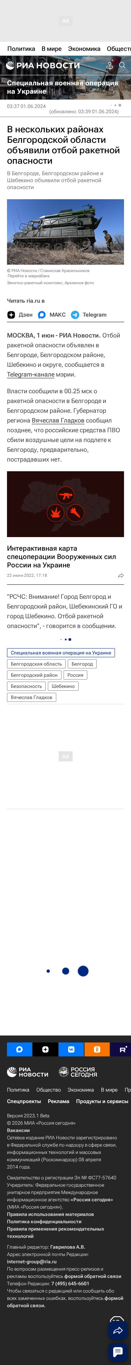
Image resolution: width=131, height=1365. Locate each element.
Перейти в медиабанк (29, 275)
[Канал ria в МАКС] (19, 1049)
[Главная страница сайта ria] (42, 65)
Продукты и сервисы (102, 1101)
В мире (109, 1090)
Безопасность (26, 686)
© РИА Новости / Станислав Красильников (48, 270)
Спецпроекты (24, 1101)
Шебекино (63, 686)
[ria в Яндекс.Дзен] (45, 1049)
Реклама (58, 1101)
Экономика (81, 1090)
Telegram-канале (30, 374)
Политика (18, 1090)
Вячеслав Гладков (58, 420)
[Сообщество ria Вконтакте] (71, 1049)
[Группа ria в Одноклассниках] (97, 1049)
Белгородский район (34, 675)
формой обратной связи (92, 1276)
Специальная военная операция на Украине (61, 653)
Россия (75, 675)
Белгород (82, 664)
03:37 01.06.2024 (26, 106)
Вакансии (18, 1130)
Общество (48, 1090)
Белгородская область (36, 664)
